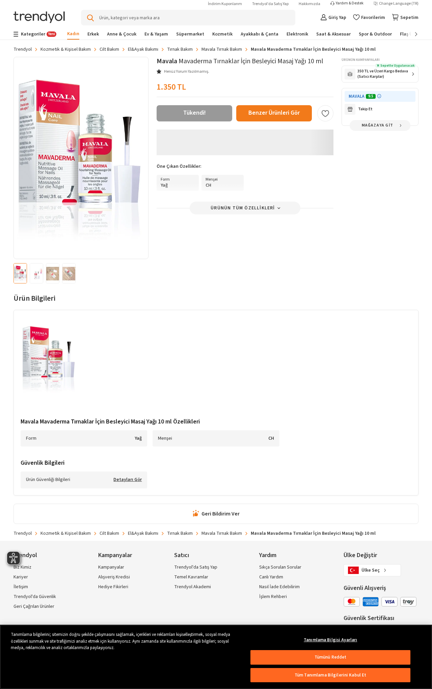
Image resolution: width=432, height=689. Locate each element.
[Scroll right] (411, 34)
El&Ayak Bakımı (143, 49)
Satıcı (181, 555)
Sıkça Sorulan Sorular (280, 567)
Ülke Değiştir (360, 555)
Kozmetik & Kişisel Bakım (65, 49)
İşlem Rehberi (273, 596)
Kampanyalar (111, 567)
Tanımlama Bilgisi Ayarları (330, 640)
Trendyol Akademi (192, 586)
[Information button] (379, 96)
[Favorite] (325, 113)
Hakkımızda (309, 4)
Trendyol (23, 49)
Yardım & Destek (349, 3)
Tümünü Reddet (331, 657)
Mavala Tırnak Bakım (221, 49)
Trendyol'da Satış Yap (270, 4)
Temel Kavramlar (191, 577)
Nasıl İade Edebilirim (279, 586)
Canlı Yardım (271, 577)
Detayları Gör (127, 480)
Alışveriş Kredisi (114, 577)
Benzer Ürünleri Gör (274, 113)
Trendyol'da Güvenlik (35, 596)
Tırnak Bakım (180, 49)
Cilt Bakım (109, 49)
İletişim (21, 586)
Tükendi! (194, 113)
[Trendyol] (39, 18)
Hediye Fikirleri (113, 586)
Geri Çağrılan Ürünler (34, 606)
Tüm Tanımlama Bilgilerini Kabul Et (330, 675)
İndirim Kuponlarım (225, 4)
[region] (216, 657)
